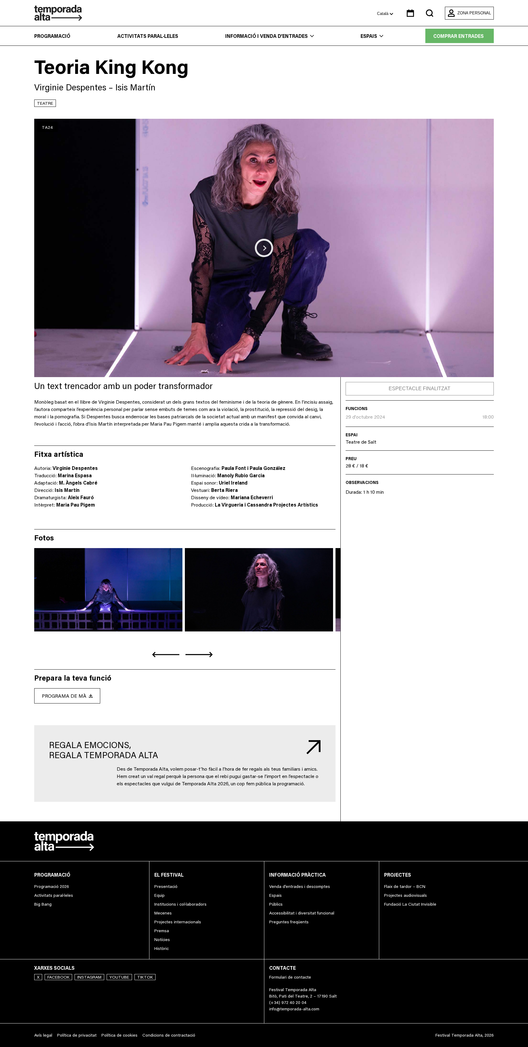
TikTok (145, 977)
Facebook (58, 977)
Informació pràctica (297, 875)
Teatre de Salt (361, 442)
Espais (369, 36)
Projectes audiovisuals (405, 895)
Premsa (161, 930)
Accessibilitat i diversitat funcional (301, 912)
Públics (276, 904)
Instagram (89, 977)
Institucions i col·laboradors (180, 904)
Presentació (166, 886)
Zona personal (474, 13)
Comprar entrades (458, 36)
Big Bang (43, 904)
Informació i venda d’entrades (266, 36)
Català (383, 13)
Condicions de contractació (168, 1035)
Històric (161, 948)
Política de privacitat (77, 1035)
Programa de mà (64, 696)
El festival (169, 875)
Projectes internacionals (177, 921)
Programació (52, 36)
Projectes (397, 875)
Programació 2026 (51, 886)
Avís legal (43, 1035)
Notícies (162, 939)
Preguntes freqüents (289, 921)
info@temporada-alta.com (294, 1008)
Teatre (45, 103)
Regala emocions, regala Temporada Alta (103, 750)
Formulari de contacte (290, 977)
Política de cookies (119, 1035)
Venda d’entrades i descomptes (299, 886)
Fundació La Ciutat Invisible (410, 904)
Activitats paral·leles (147, 36)
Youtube (119, 977)
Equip (159, 895)
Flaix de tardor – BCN (404, 886)
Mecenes (163, 912)
